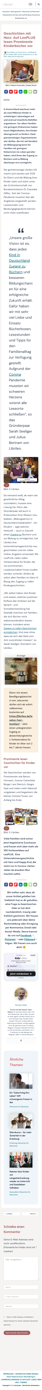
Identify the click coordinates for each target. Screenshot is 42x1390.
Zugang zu (16, 534)
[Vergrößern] (6, 485)
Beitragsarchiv (16, 12)
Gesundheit (14, 1192)
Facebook (26, 935)
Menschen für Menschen (31, 12)
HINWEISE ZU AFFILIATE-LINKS (23, 1379)
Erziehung (13, 1143)
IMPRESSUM (8, 1374)
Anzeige (6, 100)
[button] (39, 4)
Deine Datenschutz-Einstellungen (21, 1377)
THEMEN (23, 1382)
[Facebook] (21, 1041)
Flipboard (29, 939)
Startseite (6, 12)
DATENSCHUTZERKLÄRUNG (26, 1374)
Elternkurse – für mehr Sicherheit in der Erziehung (21, 1135)
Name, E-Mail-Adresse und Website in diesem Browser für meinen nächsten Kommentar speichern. (21, 1321)
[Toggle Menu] (30, 4)
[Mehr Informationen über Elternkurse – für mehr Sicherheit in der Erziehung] (21, 1120)
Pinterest (10, 939)
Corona (15, 374)
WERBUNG (6, 1379)
